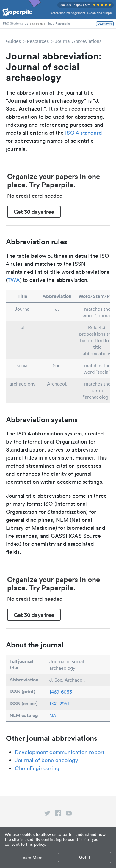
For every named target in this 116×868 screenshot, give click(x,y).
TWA (13, 279)
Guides (13, 41)
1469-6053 (60, 692)
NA (52, 715)
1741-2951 (59, 704)
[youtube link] (69, 814)
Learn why (105, 23)
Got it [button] (84, 857)
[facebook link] (58, 814)
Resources (38, 41)
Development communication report (59, 752)
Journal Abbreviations (78, 41)
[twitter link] (47, 814)
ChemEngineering (37, 768)
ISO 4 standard (83, 132)
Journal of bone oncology (46, 760)
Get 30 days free (34, 211)
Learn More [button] (32, 857)
